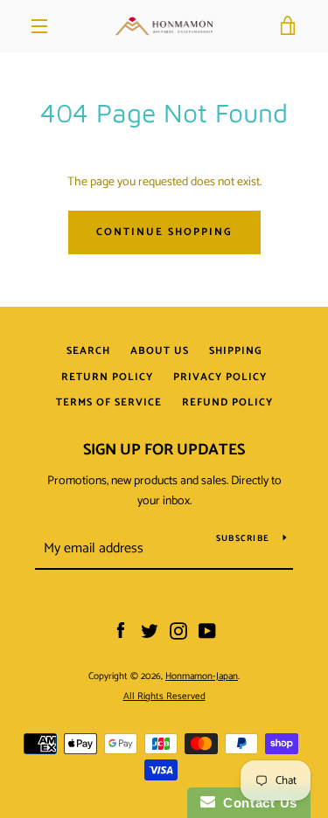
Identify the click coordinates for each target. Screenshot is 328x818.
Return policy (107, 377)
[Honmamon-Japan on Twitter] (149, 631)
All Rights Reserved (164, 696)
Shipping (235, 351)
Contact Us (256, 802)
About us (159, 351)
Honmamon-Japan (201, 676)
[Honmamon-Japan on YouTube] (207, 631)
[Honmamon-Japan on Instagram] (178, 631)
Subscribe (242, 538)
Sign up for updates (164, 450)
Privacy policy (220, 377)
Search (88, 351)
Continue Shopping (164, 232)
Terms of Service (109, 402)
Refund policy (227, 402)
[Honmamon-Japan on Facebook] (120, 631)
